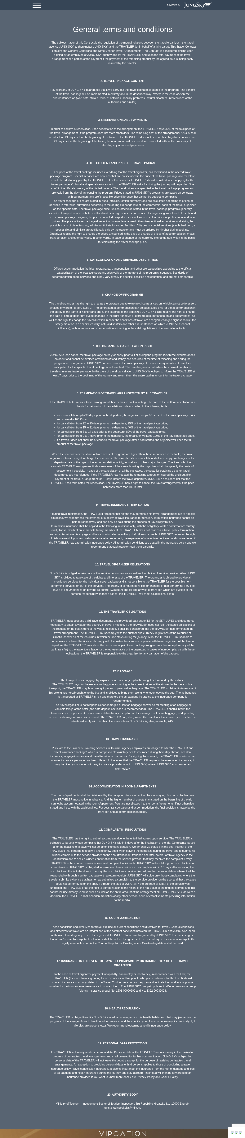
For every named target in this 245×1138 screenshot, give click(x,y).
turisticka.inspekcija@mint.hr (122, 1107)
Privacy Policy (146, 1077)
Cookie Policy (169, 1077)
